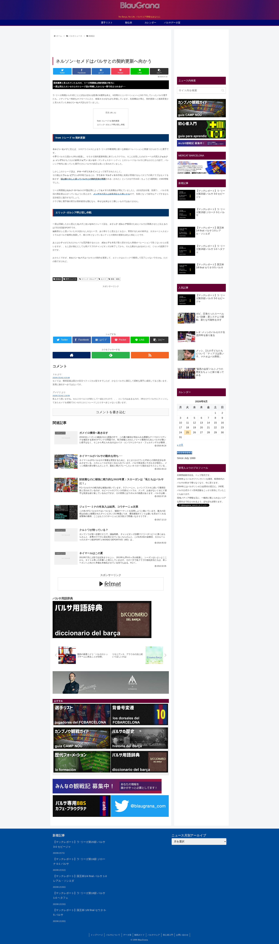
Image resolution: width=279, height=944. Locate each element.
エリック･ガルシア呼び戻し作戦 (111, 125)
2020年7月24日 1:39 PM (61, 395)
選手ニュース (71, 279)
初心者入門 (168, 935)
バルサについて (113, 935)
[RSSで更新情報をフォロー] (150, 355)
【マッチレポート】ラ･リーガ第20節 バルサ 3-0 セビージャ (79, 844)
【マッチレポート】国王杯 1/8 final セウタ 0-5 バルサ (79, 912)
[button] (222, 90)
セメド (103, 279)
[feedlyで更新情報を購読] (111, 355)
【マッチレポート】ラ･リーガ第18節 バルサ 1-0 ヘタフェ (79, 895)
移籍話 (58, 279)
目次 (107, 112)
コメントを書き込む (111, 412)
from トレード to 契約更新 (108, 121)
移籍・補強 (115, 279)
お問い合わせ (182, 935)
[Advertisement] (111, 46)
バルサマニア (154, 935)
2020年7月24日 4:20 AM (61, 377)
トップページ (97, 935)
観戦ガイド (139, 935)
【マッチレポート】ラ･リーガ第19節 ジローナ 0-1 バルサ (79, 861)
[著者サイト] (72, 355)
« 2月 (180, 445)
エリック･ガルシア (88, 279)
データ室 (127, 935)
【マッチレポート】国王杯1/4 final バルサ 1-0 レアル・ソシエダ (80, 878)
